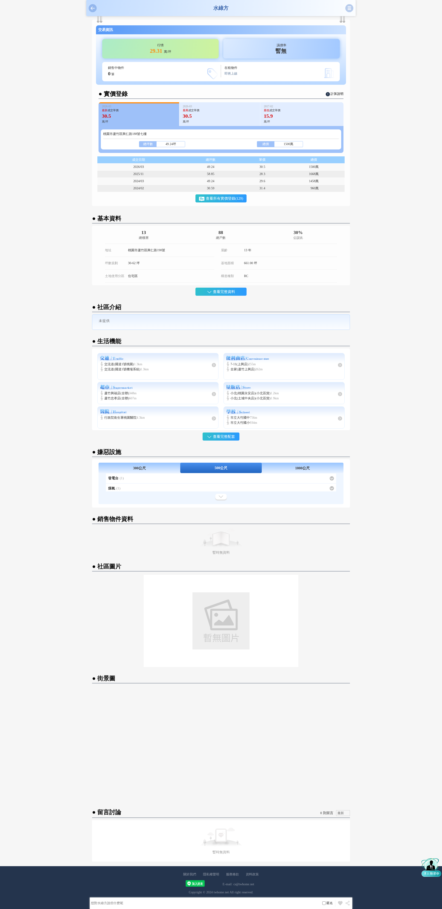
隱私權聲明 (211, 874)
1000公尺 (302, 468)
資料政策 (252, 874)
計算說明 (337, 94)
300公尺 (139, 468)
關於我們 (189, 874)
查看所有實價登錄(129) (224, 198)
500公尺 (221, 468)
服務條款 (232, 874)
